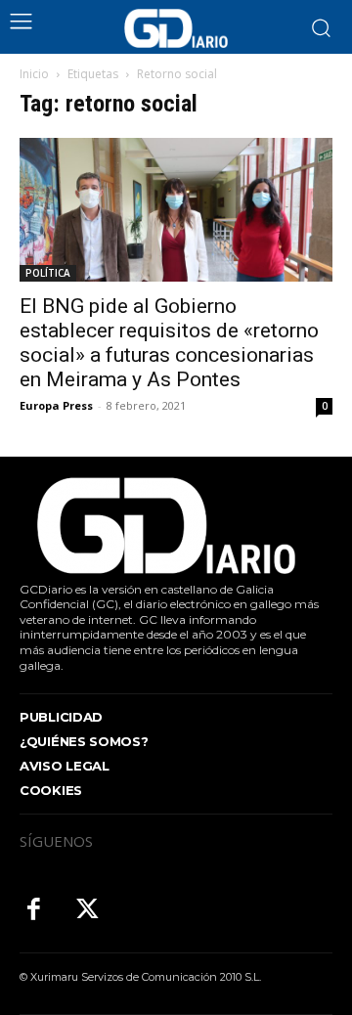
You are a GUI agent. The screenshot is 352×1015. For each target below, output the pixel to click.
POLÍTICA (47, 273)
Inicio (34, 74)
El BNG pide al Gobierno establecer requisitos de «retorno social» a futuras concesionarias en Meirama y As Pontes (169, 342)
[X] (88, 911)
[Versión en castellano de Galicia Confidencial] (176, 28)
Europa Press (56, 405)
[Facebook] (34, 911)
